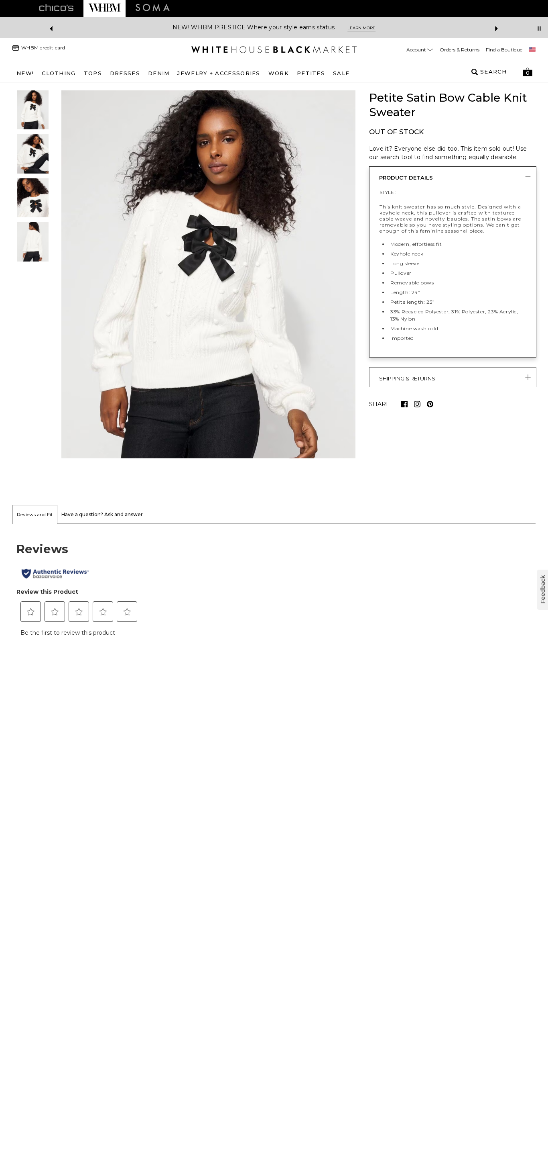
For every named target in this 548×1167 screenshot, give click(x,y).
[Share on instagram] (417, 404)
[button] (528, 72)
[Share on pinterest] (430, 404)
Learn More (361, 28)
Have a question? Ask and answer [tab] (102, 514)
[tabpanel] (274, 586)
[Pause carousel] (539, 28)
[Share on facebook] (404, 404)
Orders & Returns (459, 50)
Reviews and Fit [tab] (35, 514)
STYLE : (388, 192)
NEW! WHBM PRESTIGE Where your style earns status (254, 28)
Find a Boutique (504, 50)
